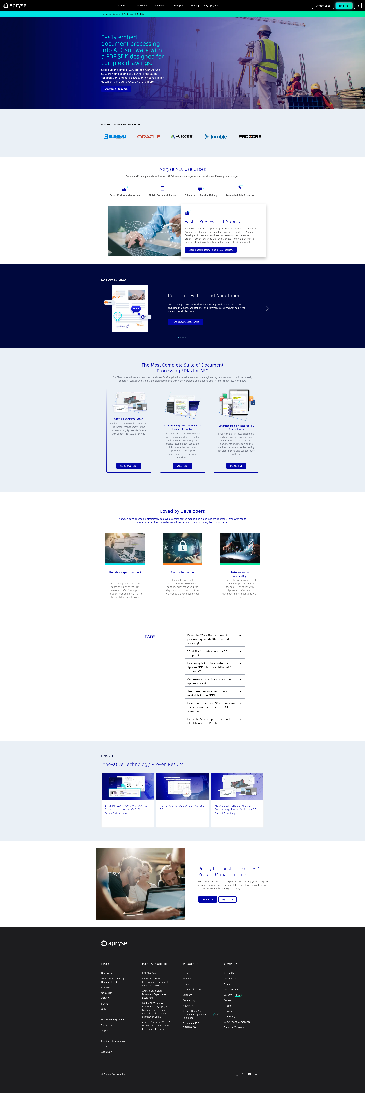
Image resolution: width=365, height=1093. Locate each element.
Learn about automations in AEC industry (210, 249)
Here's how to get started (185, 321)
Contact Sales (323, 5)
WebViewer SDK (128, 465)
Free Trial (344, 5)
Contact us (207, 899)
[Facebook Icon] (262, 1074)
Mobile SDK (236, 465)
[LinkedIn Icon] (255, 1074)
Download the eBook (116, 88)
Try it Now (227, 899)
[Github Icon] (237, 1074)
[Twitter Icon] (243, 1074)
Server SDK (182, 465)
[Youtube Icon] (249, 1074)
